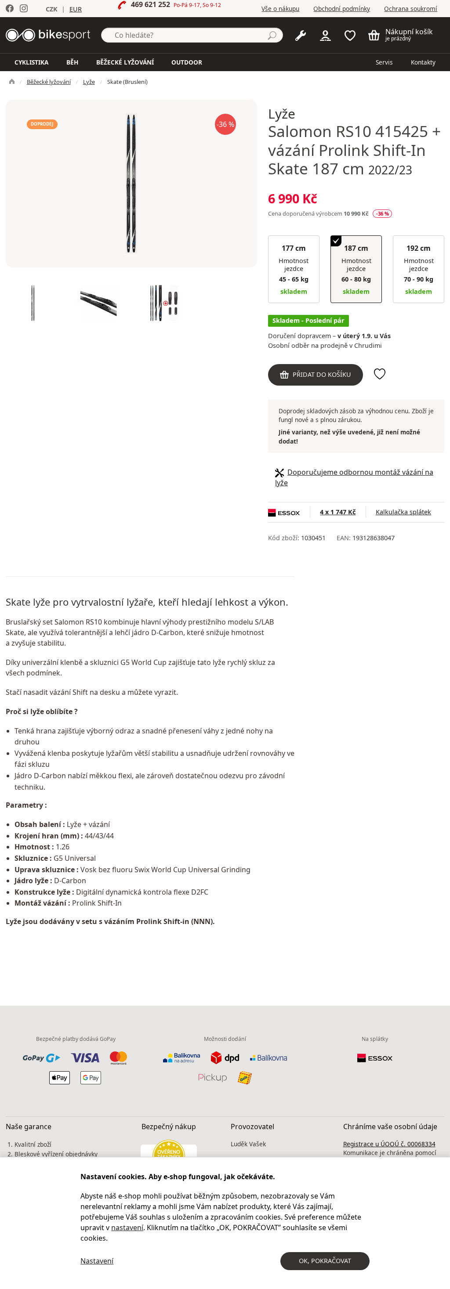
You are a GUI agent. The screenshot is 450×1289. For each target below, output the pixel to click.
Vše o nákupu (280, 8)
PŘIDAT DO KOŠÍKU (322, 374)
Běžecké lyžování (49, 82)
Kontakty (423, 62)
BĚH (72, 62)
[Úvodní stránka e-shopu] (12, 82)
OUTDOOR (186, 62)
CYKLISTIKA (31, 62)
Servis (384, 62)
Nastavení (96, 1261)
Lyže (89, 82)
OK (325, 1261)
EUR (75, 9)
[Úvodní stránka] (48, 34)
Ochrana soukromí (410, 8)
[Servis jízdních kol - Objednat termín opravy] (300, 35)
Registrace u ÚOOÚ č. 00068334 (389, 1144)
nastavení (127, 1227)
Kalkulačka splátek (403, 512)
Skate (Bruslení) (127, 82)
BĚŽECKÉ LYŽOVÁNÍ (125, 62)
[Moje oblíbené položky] (350, 35)
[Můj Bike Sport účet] (325, 35)
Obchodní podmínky (341, 8)
